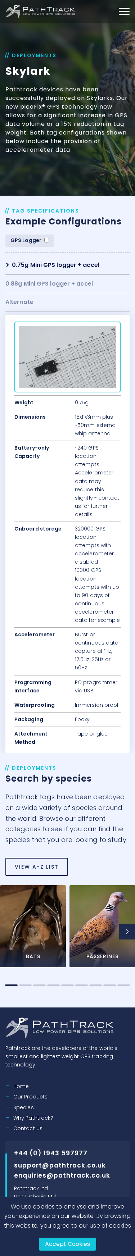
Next (127, 931)
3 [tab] (39, 985)
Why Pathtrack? (33, 1117)
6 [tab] (81, 985)
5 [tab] (67, 985)
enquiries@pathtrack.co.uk (62, 1175)
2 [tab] (25, 985)
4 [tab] (53, 985)
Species (23, 1107)
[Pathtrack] (41, 12)
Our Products (30, 1096)
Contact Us (27, 1128)
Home (21, 1086)
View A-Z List (37, 866)
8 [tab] (109, 985)
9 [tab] (123, 985)
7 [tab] (95, 985)
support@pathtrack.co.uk (60, 1165)
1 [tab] (11, 985)
